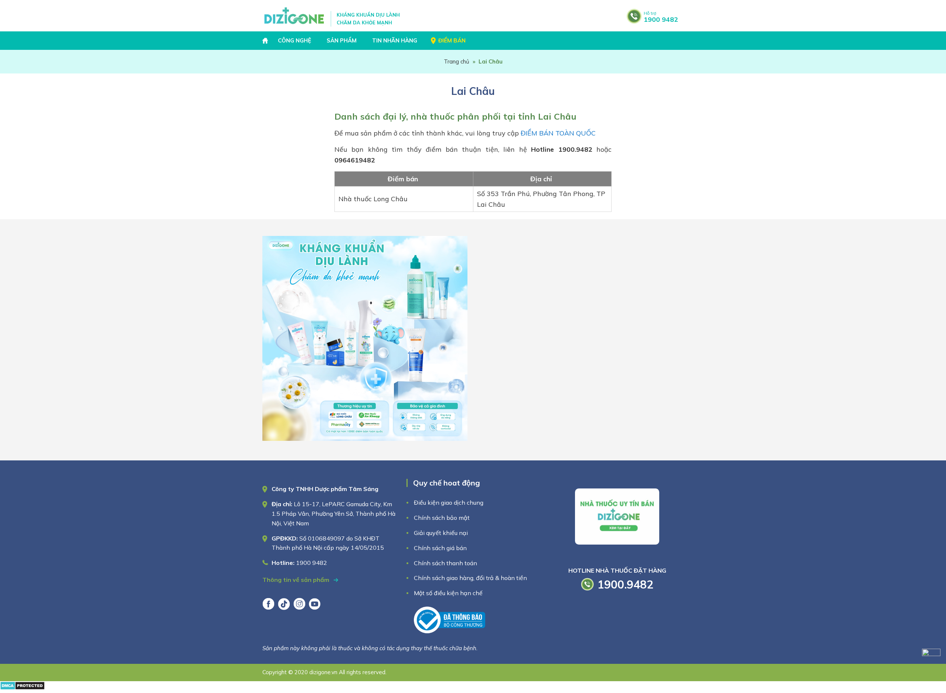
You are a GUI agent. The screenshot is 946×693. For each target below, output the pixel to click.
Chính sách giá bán (440, 548)
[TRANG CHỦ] (266, 40)
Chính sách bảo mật (442, 517)
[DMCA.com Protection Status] (22, 687)
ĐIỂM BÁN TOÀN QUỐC (558, 133)
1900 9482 (661, 17)
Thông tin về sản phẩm (296, 579)
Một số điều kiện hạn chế (448, 593)
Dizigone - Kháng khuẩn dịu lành (294, 15)
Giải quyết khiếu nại (441, 532)
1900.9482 (625, 584)
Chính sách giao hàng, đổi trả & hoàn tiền (470, 577)
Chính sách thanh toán (445, 563)
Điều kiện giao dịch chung (448, 502)
